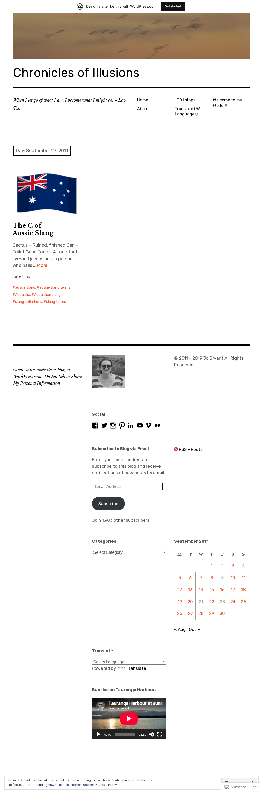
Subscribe (108, 503)
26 (179, 613)
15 (212, 589)
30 (222, 613)
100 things (185, 99)
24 (233, 601)
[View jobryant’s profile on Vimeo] (148, 425)
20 (190, 601)
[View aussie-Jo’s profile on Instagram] (113, 425)
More (42, 265)
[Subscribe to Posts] (176, 449)
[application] (129, 718)
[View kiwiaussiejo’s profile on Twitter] (104, 425)
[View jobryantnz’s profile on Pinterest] (122, 425)
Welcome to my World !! (227, 102)
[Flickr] (157, 425)
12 (179, 589)
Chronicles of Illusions (76, 72)
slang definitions (28, 302)
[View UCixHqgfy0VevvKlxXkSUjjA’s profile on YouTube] (139, 425)
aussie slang (25, 287)
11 (243, 577)
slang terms (56, 302)
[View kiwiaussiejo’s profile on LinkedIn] (130, 425)
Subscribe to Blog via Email (120, 448)
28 (201, 613)
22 (211, 601)
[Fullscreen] (159, 734)
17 (233, 589)
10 (233, 577)
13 (190, 589)
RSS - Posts (191, 449)
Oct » (194, 629)
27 (190, 613)
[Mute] (151, 734)
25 (243, 601)
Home (142, 99)
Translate (136, 668)
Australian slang (47, 294)
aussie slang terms (54, 287)
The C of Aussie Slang (33, 229)
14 (201, 589)
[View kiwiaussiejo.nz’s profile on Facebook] (95, 425)
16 (222, 589)
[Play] (98, 734)
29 (211, 613)
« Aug (180, 629)
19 (179, 601)
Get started (173, 6)
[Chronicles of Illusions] (131, 36)
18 (243, 589)
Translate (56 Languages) (188, 111)
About (143, 108)
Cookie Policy (107, 785)
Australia (22, 294)
